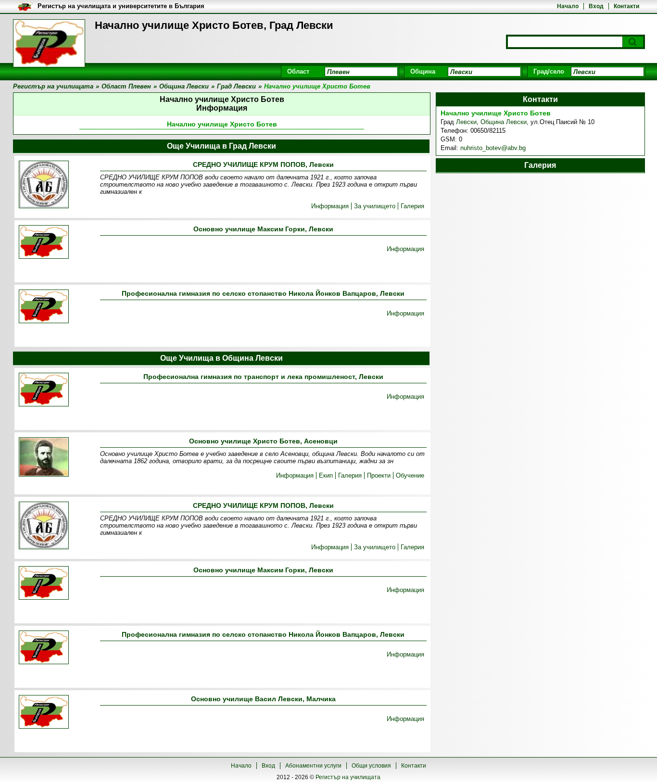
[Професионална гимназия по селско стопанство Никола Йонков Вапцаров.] (44, 307)
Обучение (410, 475)
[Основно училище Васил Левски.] (44, 712)
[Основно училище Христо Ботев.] (44, 457)
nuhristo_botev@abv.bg (493, 148)
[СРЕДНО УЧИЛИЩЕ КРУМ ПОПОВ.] (44, 185)
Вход (596, 6)
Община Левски (503, 122)
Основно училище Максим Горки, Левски (263, 229)
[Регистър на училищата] (49, 43)
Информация (330, 206)
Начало (568, 6)
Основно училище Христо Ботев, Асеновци (263, 441)
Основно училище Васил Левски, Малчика (263, 699)
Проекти (379, 475)
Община (422, 71)
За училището (374, 206)
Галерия (412, 206)
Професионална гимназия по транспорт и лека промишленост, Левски (263, 376)
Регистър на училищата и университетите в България (121, 6)
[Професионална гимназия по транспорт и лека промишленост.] (44, 390)
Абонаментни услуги (313, 765)
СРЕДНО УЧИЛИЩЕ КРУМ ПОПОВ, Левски (263, 164)
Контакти (626, 6)
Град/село (548, 71)
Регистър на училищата (348, 777)
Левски (466, 122)
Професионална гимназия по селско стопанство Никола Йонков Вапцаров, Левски (263, 293)
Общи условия (371, 765)
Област (298, 71)
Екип (326, 475)
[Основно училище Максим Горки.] (44, 242)
